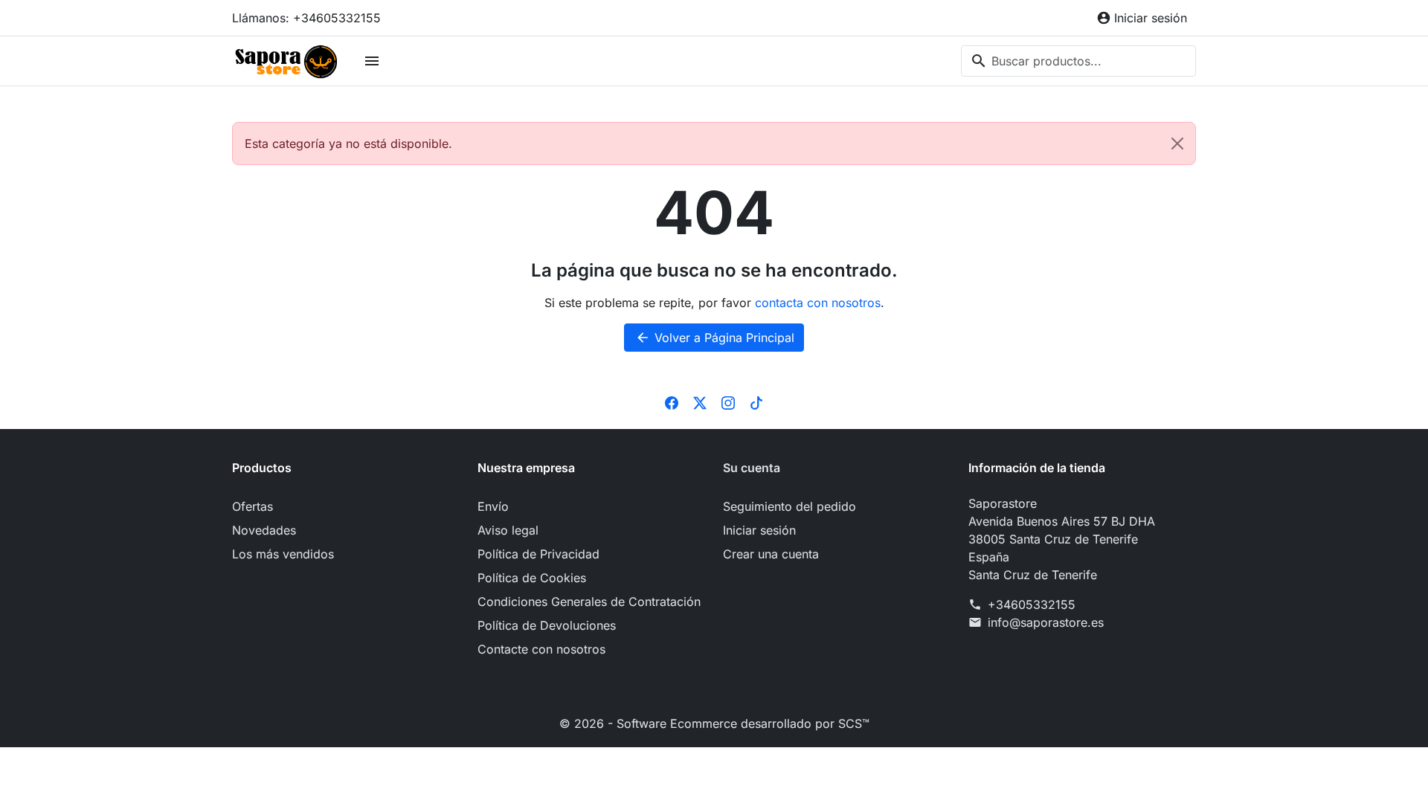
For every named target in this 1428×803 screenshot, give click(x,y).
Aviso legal (507, 530)
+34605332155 (1031, 604)
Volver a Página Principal (714, 337)
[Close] (1177, 143)
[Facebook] (671, 402)
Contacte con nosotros (541, 649)
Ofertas (252, 506)
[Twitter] (700, 402)
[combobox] (1078, 61)
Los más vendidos (283, 553)
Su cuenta (751, 467)
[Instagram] (728, 402)
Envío (493, 506)
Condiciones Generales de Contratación (589, 601)
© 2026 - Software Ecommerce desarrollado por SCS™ (714, 723)
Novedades (264, 530)
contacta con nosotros (818, 302)
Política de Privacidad (538, 553)
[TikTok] (756, 402)
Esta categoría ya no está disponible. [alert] (348, 143)
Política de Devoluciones (546, 625)
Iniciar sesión (759, 530)
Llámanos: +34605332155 (306, 17)
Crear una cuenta (771, 553)
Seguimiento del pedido (789, 506)
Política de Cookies (531, 577)
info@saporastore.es (1046, 622)
